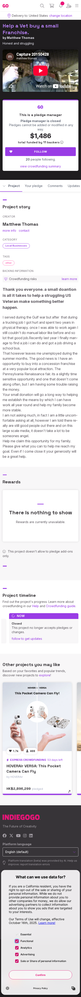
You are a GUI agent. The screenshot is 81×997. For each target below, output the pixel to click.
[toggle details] (71, 793)
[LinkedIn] (31, 836)
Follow (40, 151)
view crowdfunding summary (40, 166)
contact (24, 230)
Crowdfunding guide (60, 606)
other (8, 262)
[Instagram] (25, 836)
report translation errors (35, 864)
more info (9, 230)
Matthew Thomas (20, 38)
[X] (11, 836)
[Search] (42, 6)
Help (35, 606)
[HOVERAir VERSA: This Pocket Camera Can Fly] (37, 716)
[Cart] (52, 6)
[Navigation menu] (77, 5)
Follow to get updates (27, 638)
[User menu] (69, 6)
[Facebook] (5, 836)
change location (60, 15)
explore (44, 675)
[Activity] (61, 5)
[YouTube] (18, 836)
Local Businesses (16, 245)
